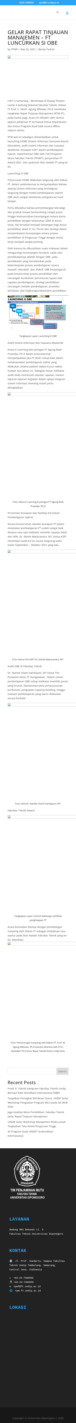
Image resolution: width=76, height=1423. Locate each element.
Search (62, 1071)
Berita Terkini (47, 49)
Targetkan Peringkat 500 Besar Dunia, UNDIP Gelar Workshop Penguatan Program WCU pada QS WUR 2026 (38, 1102)
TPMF (14, 49)
